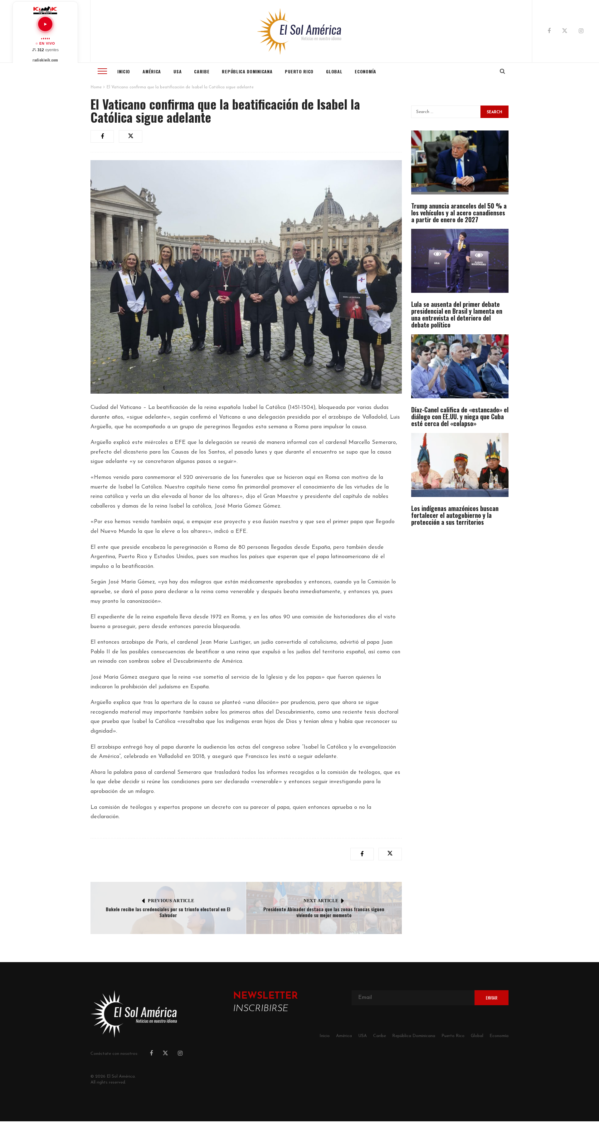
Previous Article (171, 900)
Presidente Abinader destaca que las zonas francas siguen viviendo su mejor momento (323, 912)
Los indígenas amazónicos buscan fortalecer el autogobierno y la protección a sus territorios (455, 515)
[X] (564, 32)
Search (494, 112)
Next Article (321, 900)
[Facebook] (549, 31)
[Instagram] (581, 31)
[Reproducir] (45, 24)
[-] (300, 31)
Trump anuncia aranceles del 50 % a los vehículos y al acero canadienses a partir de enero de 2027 (459, 212)
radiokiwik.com (45, 60)
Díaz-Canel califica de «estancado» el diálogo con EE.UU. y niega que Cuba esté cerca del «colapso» (460, 416)
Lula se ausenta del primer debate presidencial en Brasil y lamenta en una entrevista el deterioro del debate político (456, 314)
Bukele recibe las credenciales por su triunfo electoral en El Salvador (168, 912)
